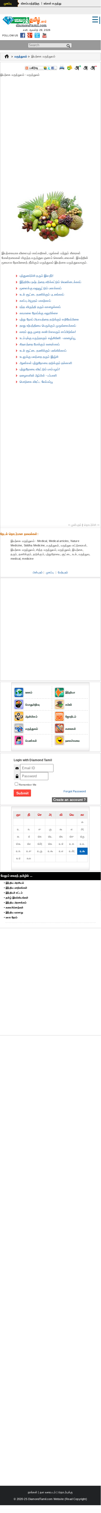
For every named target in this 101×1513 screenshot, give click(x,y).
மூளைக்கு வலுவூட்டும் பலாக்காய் (40, 288)
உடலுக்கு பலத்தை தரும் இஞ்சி (39, 357)
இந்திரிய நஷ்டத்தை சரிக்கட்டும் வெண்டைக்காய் (50, 282)
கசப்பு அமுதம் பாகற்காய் (35, 301)
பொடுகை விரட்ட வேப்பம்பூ (36, 382)
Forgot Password (75, 791)
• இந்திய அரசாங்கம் (15, 902)
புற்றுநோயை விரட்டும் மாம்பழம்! (40, 369)
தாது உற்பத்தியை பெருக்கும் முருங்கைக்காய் (48, 325)
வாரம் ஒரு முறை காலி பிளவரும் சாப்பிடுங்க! (48, 332)
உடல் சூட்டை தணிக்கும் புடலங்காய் (42, 294)
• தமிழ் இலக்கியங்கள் (16, 897)
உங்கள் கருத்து (52, 3)
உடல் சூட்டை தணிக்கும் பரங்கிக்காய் (43, 350)
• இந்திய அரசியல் (14, 882)
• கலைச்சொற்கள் (13, 907)
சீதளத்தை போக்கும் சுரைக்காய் (40, 344)
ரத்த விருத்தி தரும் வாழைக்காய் (40, 307)
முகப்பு (8, 3)
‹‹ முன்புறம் (74, 524)
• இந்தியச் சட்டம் (13, 892)
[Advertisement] (50, 132)
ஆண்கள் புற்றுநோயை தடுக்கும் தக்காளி (46, 363)
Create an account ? (69, 800)
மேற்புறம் (63, 572)
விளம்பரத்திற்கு (30, 3)
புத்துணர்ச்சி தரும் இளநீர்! (36, 276)
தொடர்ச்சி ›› (91, 524)
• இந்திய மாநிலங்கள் (15, 887)
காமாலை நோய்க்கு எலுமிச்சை (39, 313)
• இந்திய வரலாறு (13, 912)
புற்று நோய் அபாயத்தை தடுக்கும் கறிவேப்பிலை (49, 319)
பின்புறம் (38, 572)
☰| (96, 19)
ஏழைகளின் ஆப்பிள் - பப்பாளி (38, 375)
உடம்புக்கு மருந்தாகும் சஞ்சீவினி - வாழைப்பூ (48, 338)
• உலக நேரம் (10, 917)
